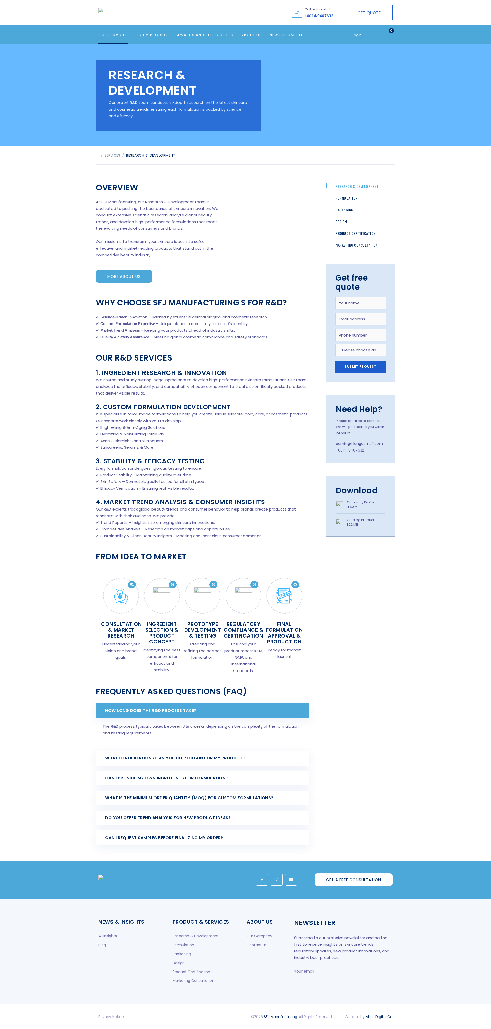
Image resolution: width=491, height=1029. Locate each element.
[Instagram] (277, 880)
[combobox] (360, 350)
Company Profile (361, 502)
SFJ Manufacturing (280, 1016)
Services (112, 155)
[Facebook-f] (262, 880)
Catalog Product (360, 519)
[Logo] (145, 13)
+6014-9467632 (319, 16)
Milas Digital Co (379, 1016)
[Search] (378, 35)
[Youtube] (291, 880)
